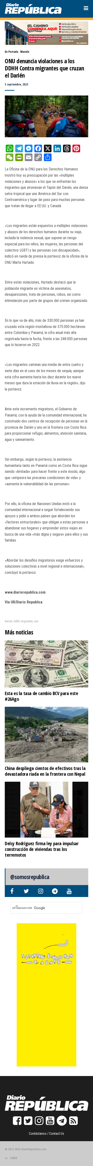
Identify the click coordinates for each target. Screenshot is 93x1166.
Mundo (24, 52)
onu (36, 621)
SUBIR (13, 1158)
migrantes (27, 621)
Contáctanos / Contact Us (46, 1133)
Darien (8, 621)
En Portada (11, 52)
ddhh (17, 621)
